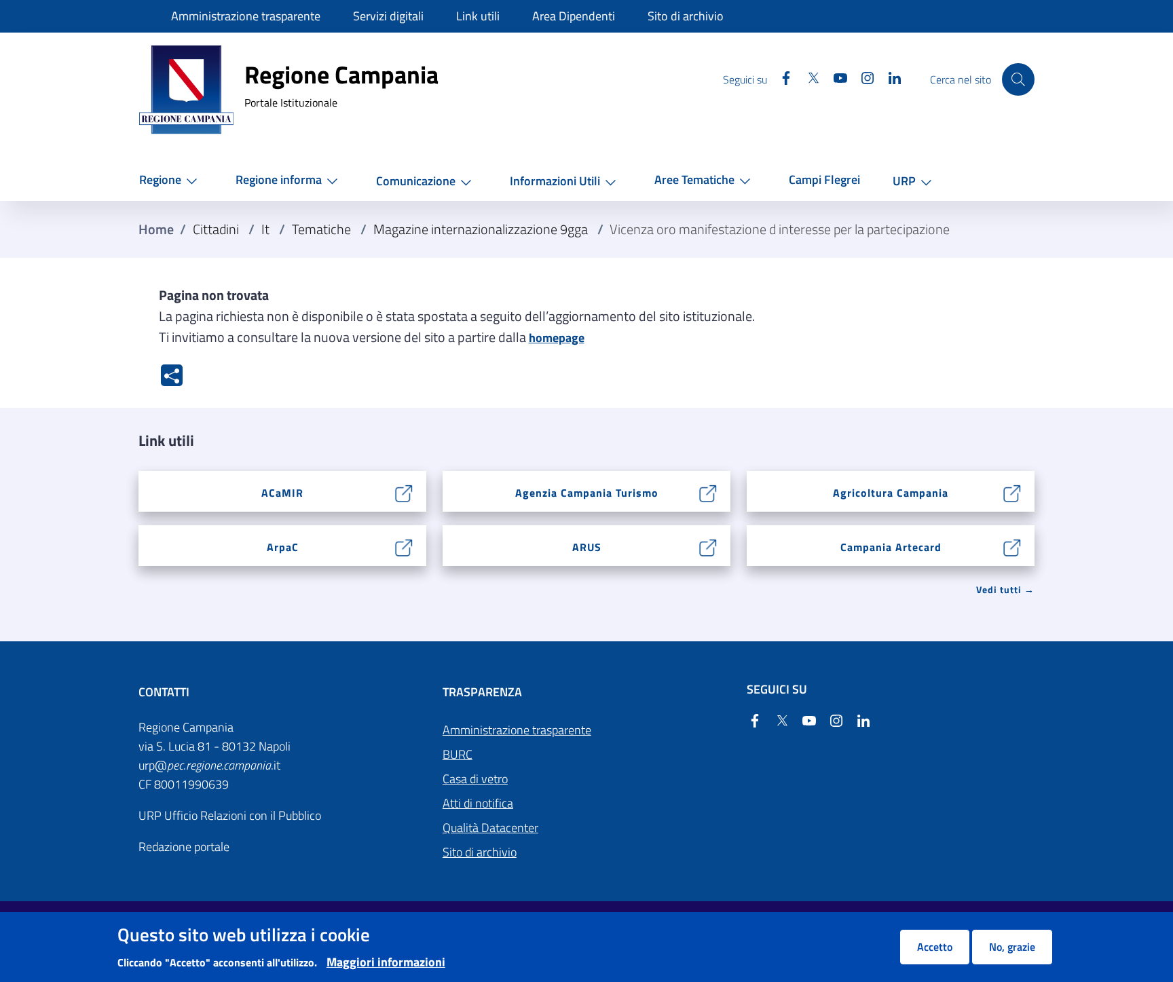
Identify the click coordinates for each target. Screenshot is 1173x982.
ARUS (586, 547)
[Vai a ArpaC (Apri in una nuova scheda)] (404, 546)
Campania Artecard (891, 547)
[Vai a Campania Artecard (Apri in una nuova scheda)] (1012, 546)
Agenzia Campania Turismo (586, 493)
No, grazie (1012, 947)
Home (156, 229)
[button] (171, 180)
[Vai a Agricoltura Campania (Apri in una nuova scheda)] (1012, 492)
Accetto (934, 947)
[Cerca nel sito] (1018, 79)
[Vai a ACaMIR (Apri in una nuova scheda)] (404, 492)
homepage (556, 337)
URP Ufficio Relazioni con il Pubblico (229, 815)
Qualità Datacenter (490, 827)
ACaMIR (282, 493)
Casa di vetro (475, 779)
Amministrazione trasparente (517, 730)
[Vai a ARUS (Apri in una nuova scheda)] (708, 546)
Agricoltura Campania (890, 493)
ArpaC (283, 547)
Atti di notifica (478, 803)
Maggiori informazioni (386, 962)
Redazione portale (183, 846)
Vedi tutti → (1005, 589)
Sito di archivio (480, 852)
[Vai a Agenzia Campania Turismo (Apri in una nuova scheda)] (708, 492)
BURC (457, 754)
